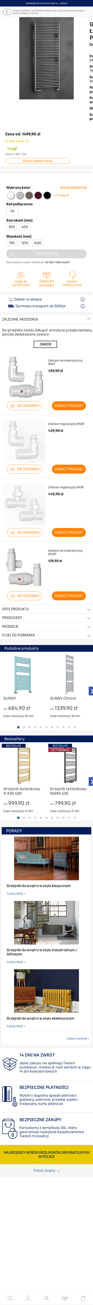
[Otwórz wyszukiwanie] (46, 1298)
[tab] (18, 740)
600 (25, 239)
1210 (24, 255)
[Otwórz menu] (10, 1298)
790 (12, 255)
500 (12, 239)
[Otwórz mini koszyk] (83, 1298)
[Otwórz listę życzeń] (65, 1298)
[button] (28, 1298)
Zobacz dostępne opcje (38, 173)
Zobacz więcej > (78, 1051)
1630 (37, 255)
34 (12, 224)
